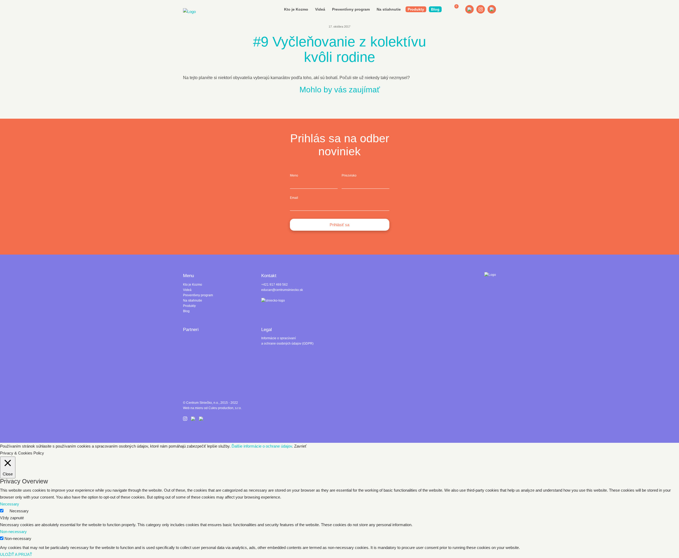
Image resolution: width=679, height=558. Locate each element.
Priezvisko (349, 175)
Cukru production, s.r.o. (225, 408)
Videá (320, 9)
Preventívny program (351, 9)
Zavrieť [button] (300, 446)
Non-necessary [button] (13, 531)
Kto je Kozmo (296, 9)
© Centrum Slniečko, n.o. (201, 403)
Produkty (416, 9)
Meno (294, 175)
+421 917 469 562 (274, 284)
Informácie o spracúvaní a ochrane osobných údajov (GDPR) (287, 340)
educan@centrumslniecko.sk (282, 290)
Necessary (19, 511)
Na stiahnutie (389, 9)
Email (294, 198)
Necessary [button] (9, 504)
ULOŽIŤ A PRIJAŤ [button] (16, 554)
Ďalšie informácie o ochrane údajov (262, 446)
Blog (435, 9)
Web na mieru (193, 408)
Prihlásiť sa (339, 224)
